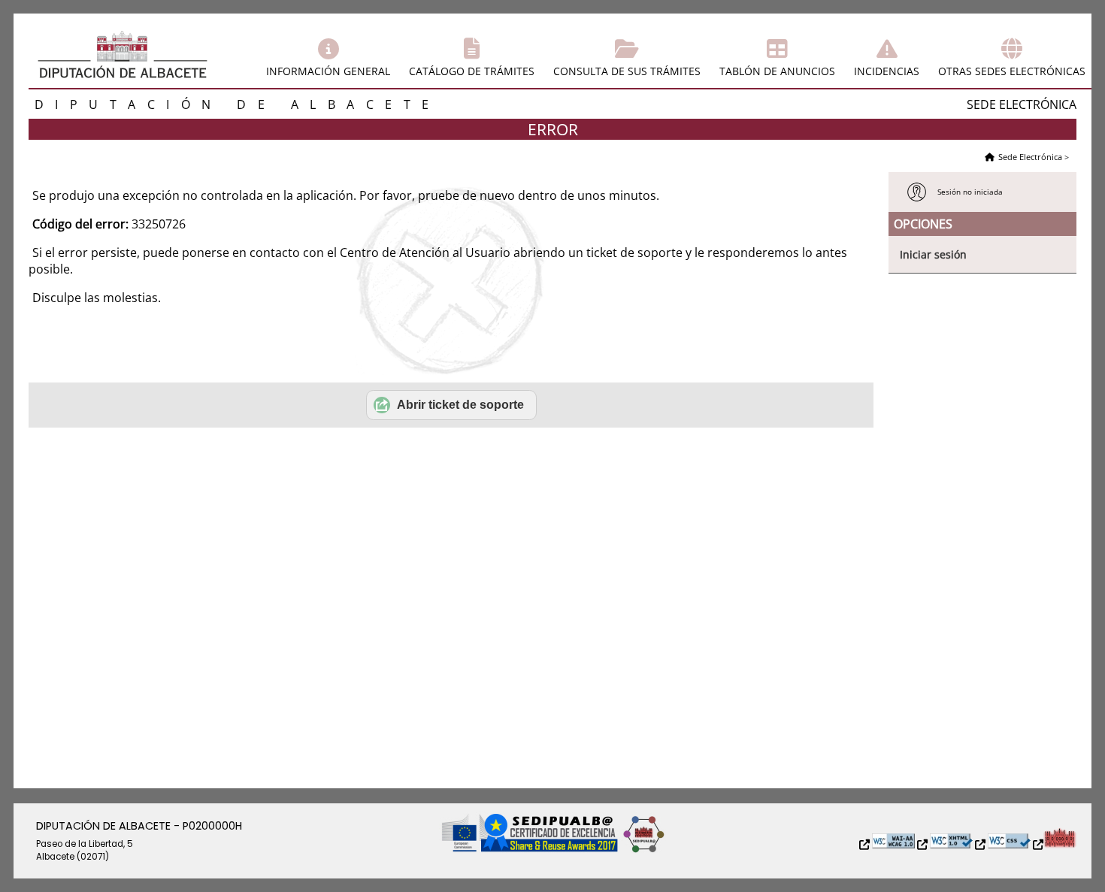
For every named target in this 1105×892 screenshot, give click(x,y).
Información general (328, 71)
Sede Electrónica (1030, 156)
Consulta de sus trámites (627, 71)
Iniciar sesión (933, 254)
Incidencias (886, 71)
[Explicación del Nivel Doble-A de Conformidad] (888, 845)
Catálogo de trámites (471, 71)
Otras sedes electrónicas (1011, 71)
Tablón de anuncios (777, 71)
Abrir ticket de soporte (460, 404)
